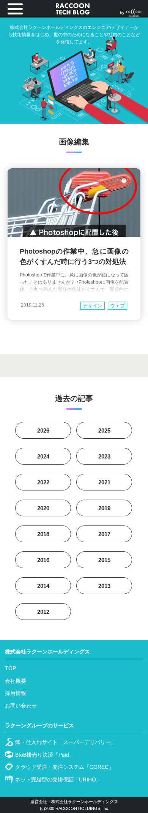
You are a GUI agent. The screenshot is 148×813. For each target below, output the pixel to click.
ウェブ (117, 305)
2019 (104, 508)
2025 (104, 430)
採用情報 (15, 693)
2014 (43, 586)
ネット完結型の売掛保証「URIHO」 (58, 779)
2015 (104, 560)
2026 (43, 430)
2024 (43, 456)
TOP (10, 668)
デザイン (92, 305)
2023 (104, 456)
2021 (104, 482)
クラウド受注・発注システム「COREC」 (64, 767)
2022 (43, 482)
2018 (43, 534)
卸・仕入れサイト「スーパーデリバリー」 (65, 742)
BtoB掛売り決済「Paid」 (44, 755)
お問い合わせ (21, 706)
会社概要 (15, 681)
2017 (104, 534)
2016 (43, 560)
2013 (104, 586)
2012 (43, 612)
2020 (43, 508)
